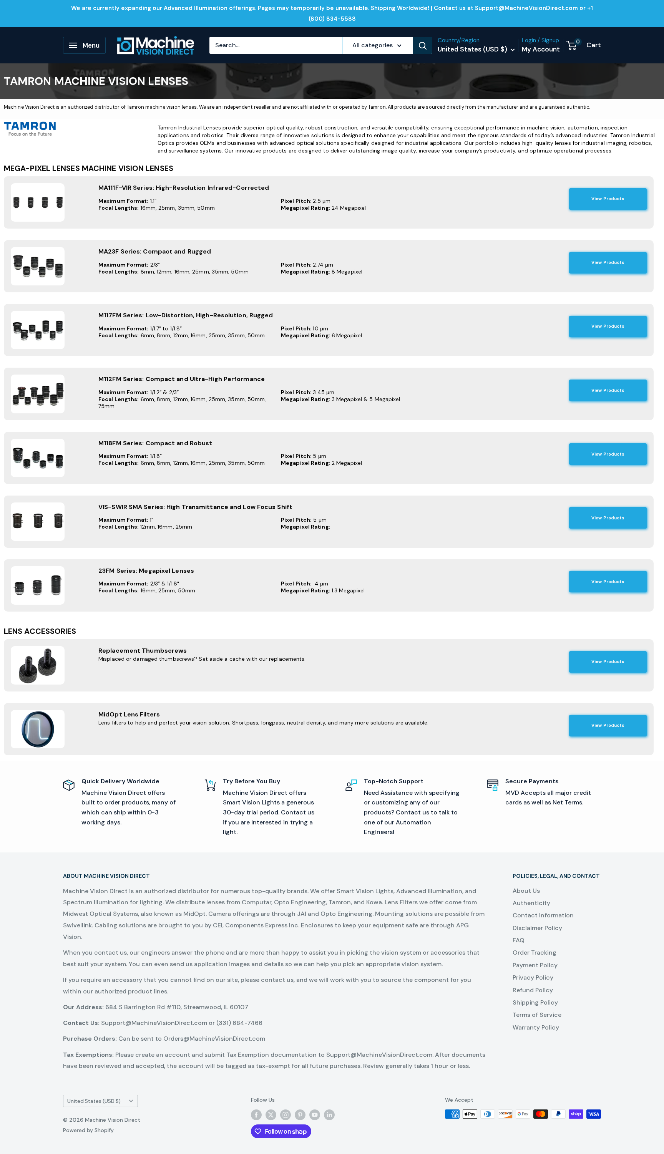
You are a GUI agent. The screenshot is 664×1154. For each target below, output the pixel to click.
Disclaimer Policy (537, 928)
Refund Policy (533, 990)
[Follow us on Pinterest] (300, 1114)
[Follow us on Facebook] (256, 1114)
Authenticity (531, 903)
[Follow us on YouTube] (314, 1114)
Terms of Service (537, 1015)
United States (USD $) (94, 1101)
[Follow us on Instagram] (285, 1114)
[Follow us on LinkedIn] (329, 1114)
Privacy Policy (533, 977)
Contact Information (543, 915)
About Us (526, 891)
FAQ (519, 940)
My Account (541, 49)
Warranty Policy (536, 1027)
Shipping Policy (535, 1002)
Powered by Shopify (88, 1130)
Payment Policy (535, 965)
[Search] (422, 45)
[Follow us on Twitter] (271, 1114)
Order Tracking (534, 952)
